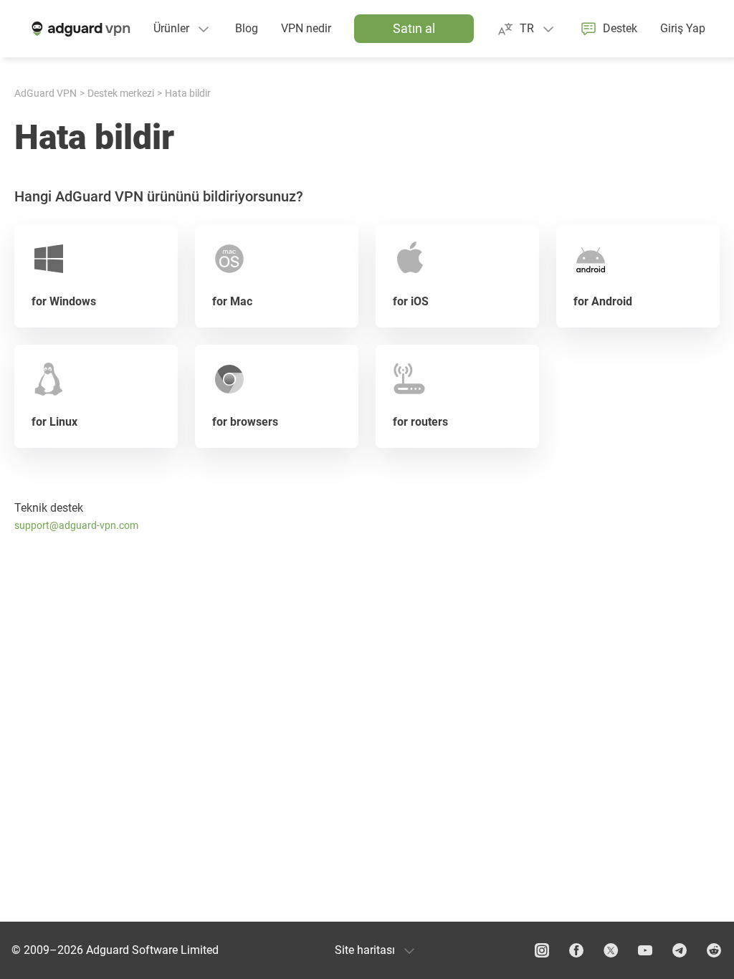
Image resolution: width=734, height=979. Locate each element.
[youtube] (645, 950)
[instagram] (541, 950)
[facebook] (576, 950)
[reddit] (714, 950)
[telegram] (679, 950)
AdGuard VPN (45, 93)
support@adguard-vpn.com (76, 525)
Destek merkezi (120, 93)
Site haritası (365, 950)
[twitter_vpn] (610, 950)
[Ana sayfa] (79, 28)
